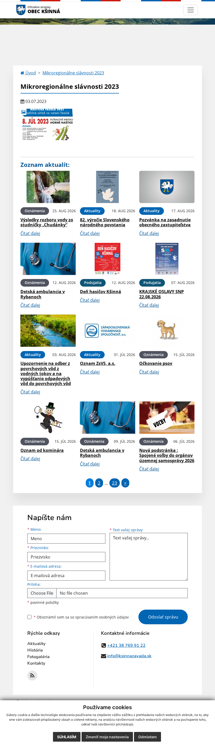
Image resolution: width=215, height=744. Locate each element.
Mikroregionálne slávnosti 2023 (73, 73)
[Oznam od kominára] (48, 417)
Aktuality (36, 644)
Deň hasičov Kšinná (100, 291)
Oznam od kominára (42, 450)
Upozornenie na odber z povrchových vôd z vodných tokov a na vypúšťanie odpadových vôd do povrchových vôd (45, 373)
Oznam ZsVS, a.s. (97, 363)
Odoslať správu (163, 617)
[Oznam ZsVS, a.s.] (107, 331)
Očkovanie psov (155, 363)
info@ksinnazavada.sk (129, 656)
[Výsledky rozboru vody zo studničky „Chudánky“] (48, 187)
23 (114, 483)
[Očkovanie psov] (167, 331)
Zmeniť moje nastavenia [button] (107, 737)
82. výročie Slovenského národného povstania (105, 222)
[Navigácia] (190, 10)
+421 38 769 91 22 (126, 645)
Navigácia (28, 9)
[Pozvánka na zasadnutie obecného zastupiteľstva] (167, 187)
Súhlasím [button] (66, 737)
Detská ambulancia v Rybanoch (42, 294)
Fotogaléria (38, 657)
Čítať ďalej (30, 233)
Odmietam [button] (147, 737)
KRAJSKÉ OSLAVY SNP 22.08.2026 (161, 294)
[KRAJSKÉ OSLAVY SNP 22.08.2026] (167, 259)
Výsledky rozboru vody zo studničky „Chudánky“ (46, 222)
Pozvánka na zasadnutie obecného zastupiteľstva (165, 222)
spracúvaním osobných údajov (102, 617)
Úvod (30, 73)
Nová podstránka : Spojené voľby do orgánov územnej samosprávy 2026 (166, 455)
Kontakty (36, 663)
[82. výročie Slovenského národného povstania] (107, 187)
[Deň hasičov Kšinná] (107, 259)
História (35, 650)
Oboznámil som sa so (81, 617)
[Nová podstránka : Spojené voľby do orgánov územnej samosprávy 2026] (167, 417)
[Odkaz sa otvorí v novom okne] (32, 676)
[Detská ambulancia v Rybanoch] (48, 259)
